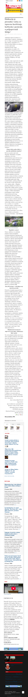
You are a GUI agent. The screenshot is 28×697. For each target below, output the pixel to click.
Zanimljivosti (13, 692)
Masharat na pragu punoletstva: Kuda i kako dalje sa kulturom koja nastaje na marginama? (11, 463)
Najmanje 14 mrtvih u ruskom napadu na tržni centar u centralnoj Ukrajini (12, 534)
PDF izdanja (20, 676)
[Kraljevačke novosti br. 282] (7, 428)
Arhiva (7, 424)
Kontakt (9, 693)
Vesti (15, 681)
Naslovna (6, 691)
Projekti (18, 424)
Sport (11, 679)
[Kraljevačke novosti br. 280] (19, 428)
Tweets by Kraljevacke (7, 594)
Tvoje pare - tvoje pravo (17, 679)
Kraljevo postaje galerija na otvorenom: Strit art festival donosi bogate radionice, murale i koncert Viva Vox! (12, 442)
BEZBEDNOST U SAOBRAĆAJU (10, 674)
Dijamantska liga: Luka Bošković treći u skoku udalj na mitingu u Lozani (13, 486)
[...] (15, 504)
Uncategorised (9, 682)
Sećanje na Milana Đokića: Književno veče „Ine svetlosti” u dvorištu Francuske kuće (11, 471)
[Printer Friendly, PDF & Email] (19, 415)
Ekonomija (8, 677)
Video (13, 424)
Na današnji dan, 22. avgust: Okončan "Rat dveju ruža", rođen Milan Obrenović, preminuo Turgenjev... (13, 510)
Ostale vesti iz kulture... (9, 476)
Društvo (19, 674)
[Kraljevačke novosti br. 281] (13, 428)
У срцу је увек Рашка (14, 683)
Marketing (18, 692)
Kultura (16, 677)
